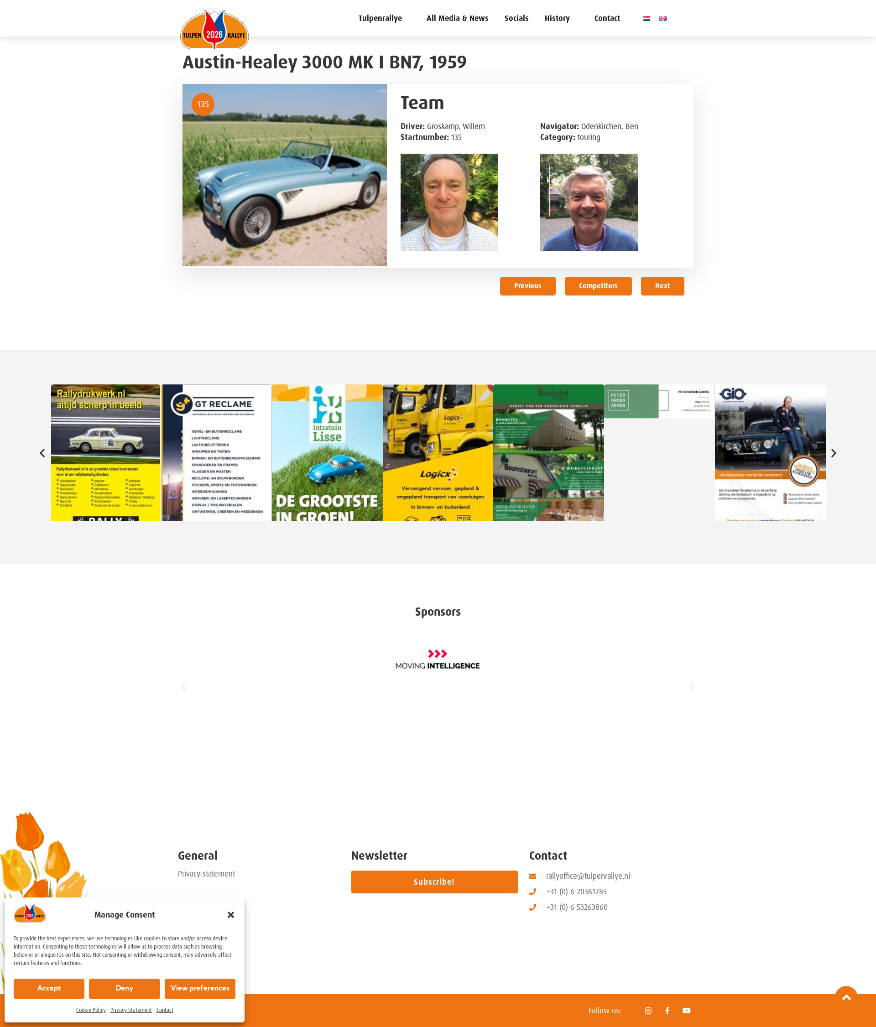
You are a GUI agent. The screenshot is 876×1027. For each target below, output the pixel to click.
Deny (124, 989)
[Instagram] (648, 1010)
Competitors (598, 285)
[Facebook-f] (667, 1010)
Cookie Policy (91, 1010)
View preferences (200, 989)
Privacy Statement (131, 1010)
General (198, 855)
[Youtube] (686, 1010)
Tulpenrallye (380, 18)
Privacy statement (206, 874)
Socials (517, 18)
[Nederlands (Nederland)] (649, 18)
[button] (230, 914)
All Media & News (458, 18)
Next (662, 285)
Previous (528, 285)
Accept (49, 989)
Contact (164, 1010)
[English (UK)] (665, 18)
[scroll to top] (846, 997)
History (557, 18)
